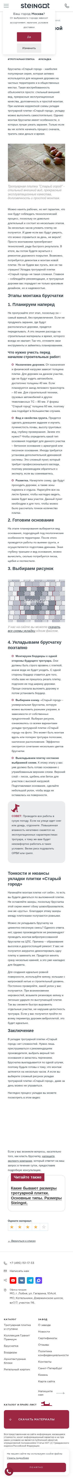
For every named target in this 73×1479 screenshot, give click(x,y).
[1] (12, 1226)
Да (29, 36)
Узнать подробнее (18, 1458)
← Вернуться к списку (22, 1240)
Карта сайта (46, 1381)
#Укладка (45, 59)
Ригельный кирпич (17, 1369)
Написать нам (19, 1270)
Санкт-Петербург (50, 1368)
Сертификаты (47, 1338)
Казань (43, 1374)
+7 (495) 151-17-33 (22, 1262)
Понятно (36, 1467)
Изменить (29, 48)
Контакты (45, 1361)
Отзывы (43, 1344)
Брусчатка (11, 1345)
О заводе (44, 1325)
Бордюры (10, 1352)
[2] (20, 1226)
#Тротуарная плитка (21, 59)
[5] (44, 1226)
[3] (28, 1226)
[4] (36, 1226)
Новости (44, 1331)
